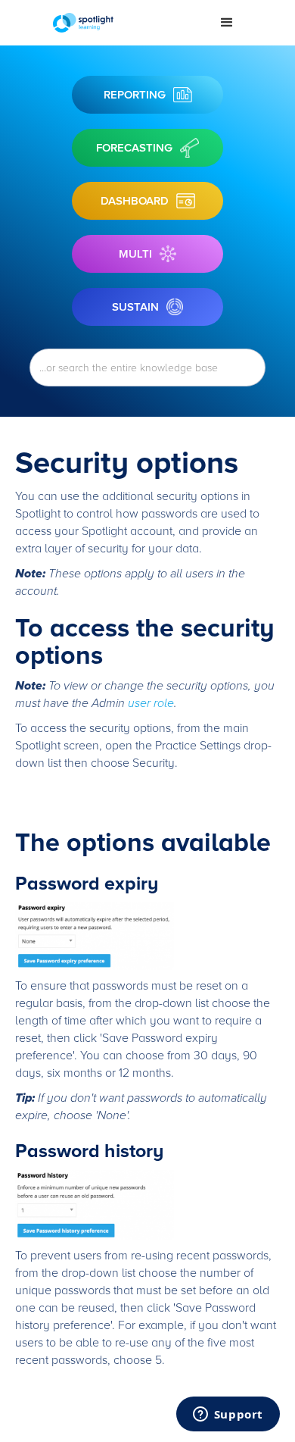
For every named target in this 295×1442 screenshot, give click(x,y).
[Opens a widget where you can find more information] (227, 1415)
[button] (227, 22)
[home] (124, 22)
